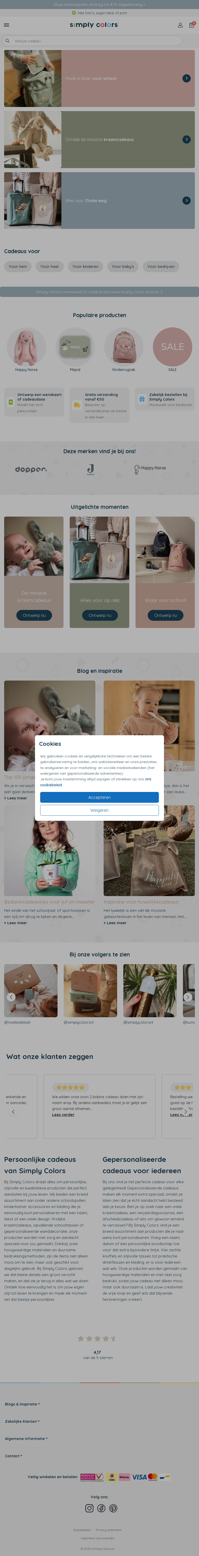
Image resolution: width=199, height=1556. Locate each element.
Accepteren (99, 797)
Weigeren (99, 810)
